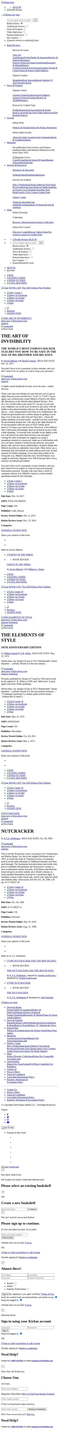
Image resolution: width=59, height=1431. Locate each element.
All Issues (41, 160)
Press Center (40, 1064)
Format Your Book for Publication (37, 187)
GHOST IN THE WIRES (19, 564)
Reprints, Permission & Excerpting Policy (17, 1080)
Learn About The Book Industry (33, 1051)
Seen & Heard (44, 110)
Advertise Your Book (25, 1048)
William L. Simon (36, 569)
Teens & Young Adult (29, 70)
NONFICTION (14, 313)
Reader (10, 1283)
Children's (43, 70)
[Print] (10, 303)
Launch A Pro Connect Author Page (34, 192)
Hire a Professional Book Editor (21, 1046)
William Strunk (11, 653)
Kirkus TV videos (37, 1025)
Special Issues (31, 160)
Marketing (40, 175)
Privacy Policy (13, 1072)
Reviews (11, 311)
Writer (10, 1286)
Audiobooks (18, 57)
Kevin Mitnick (11, 361)
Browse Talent (35, 232)
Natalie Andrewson (47, 975)
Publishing (31, 175)
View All (17, 55)
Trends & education (21, 202)
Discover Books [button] (14, 1007)
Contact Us (12, 1089)
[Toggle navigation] (2, 15)
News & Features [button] (15, 85)
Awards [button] (10, 118)
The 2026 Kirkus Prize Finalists (36, 288)
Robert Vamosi (29, 361)
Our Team (18, 1064)
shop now (6, 321)
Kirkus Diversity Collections (20, 1056)
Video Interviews (15, 32)
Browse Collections (21, 222)
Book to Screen (20, 112)
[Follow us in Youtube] (8, 1122)
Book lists (26, 80)
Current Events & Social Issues (27, 68)
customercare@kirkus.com (42, 1361)
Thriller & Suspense (39, 57)
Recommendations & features (32, 205)
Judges (28, 140)
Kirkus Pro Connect (42, 1056)
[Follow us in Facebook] (7, 1114)
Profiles (16, 110)
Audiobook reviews (16, 26)
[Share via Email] (15, 300)
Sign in (5, 1294)
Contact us (11, 1069)
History (25, 65)
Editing (22, 175)
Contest (26, 1064)
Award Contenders (42, 137)
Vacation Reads (24, 83)
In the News (32, 112)
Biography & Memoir (33, 1015)
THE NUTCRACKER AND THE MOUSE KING (30, 970)
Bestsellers (17, 80)
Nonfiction (41, 63)
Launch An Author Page (31, 234)
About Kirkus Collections (42, 222)
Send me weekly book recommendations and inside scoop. (28, 1297)
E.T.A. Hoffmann (12, 838)
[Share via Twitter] (16, 298)
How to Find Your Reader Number (38, 1394)
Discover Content (20, 232)
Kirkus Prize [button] (12, 1028)
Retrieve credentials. (28, 1257)
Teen (38, 95)
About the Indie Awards (23, 137)
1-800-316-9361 (17, 1361)
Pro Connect (13, 38)
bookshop (13, 622)
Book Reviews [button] (13, 45)
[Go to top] (7, 1127)
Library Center (19, 197)
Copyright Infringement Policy (21, 1077)
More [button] (9, 210)
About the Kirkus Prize (40, 127)
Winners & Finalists (21, 127)
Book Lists (21, 1023)
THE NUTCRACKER (17, 992)
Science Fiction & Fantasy (24, 63)
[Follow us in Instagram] (8, 1120)
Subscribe (28, 162)
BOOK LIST (15, 288)
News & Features (15, 29)
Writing (16, 175)
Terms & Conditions (16, 1074)
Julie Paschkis (47, 997)
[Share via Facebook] (17, 295)
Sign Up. (30, 1414)
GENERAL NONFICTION (14, 530)
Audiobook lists (38, 80)
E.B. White (25, 653)
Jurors (54, 127)
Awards (34, 110)
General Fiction (20, 95)
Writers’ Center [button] (13, 1043)
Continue (32, 1209)
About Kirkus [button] (13, 1061)
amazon (4, 323)
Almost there (7, 1238)
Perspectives (25, 110)
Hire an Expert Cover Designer (35, 188)
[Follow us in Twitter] (8, 1117)
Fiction (27, 57)
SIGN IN (17, 7)
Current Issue (19, 160)
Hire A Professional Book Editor (27, 184)
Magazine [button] (11, 142)
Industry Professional (16, 1289)
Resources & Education (23, 170)
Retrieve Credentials (37, 1409)
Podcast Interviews (15, 35)
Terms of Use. (47, 1294)
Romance (25, 60)
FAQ (32, 1064)
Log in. (28, 1242)
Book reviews (13, 23)
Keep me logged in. (10, 1300)
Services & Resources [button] (17, 165)
